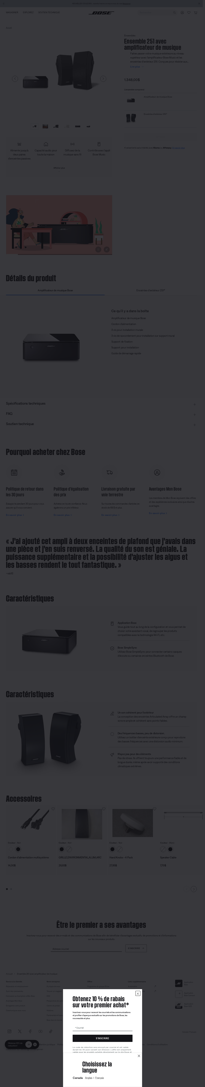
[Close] (139, 1056)
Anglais (88, 1077)
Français (99, 1077)
